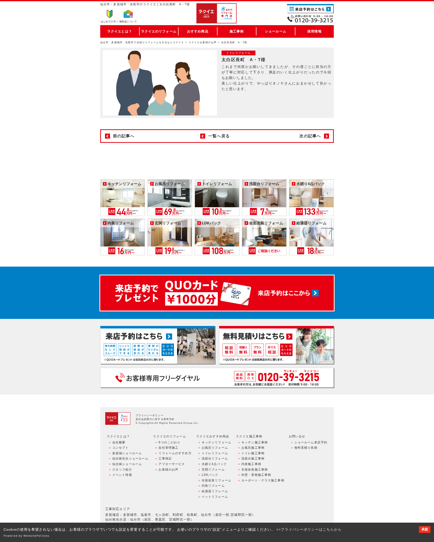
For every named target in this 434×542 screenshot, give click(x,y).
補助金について (128, 21)
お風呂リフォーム (215, 447)
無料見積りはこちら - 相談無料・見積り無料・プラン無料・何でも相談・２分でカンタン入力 (276, 345)
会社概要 (118, 442)
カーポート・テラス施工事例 (262, 480)
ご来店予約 (310, 8)
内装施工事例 (251, 464)
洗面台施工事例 (252, 458)
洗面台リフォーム (215, 458)
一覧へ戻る (219, 136)
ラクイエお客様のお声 (202, 42)
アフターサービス (171, 464)
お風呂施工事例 (252, 447)
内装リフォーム (213, 485)
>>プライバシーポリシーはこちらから (309, 529)
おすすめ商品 (197, 31)
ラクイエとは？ (119, 31)
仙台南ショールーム (127, 464)
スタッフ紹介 (122, 469)
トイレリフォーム (215, 453)
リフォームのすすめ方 (174, 453)
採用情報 (314, 31)
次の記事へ (310, 136)
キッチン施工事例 (254, 442)
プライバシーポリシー (150, 415)
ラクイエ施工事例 (249, 436)
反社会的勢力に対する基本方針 (155, 419)
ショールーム (275, 31)
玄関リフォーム (213, 469)
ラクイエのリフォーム (159, 31)
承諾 (424, 529)
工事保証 (165, 458)
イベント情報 (122, 475)
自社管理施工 (168, 447)
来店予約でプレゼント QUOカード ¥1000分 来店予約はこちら (217, 293)
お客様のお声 (168, 469)
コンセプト (120, 447)
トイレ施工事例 (252, 453)
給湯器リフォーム (215, 491)
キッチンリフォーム (216, 442)
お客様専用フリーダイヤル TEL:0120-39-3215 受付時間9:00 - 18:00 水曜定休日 (217, 378)
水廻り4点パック (214, 464)
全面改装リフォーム (216, 480)
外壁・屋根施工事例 (256, 475)
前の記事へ (124, 136)
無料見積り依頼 (305, 447)
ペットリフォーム (215, 496)
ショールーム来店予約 (310, 442)
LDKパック (210, 475)
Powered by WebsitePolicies (26, 535)
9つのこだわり (169, 442)
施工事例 (237, 31)
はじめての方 (109, 21)
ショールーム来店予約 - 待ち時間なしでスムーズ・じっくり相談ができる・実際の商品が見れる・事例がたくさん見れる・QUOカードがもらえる (157, 345)
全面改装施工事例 (254, 469)
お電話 (310, 18)
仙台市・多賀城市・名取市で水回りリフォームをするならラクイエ (142, 42)
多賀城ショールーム (127, 453)
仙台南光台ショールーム (130, 458)
